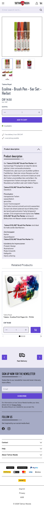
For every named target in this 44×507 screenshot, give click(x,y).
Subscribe (22, 396)
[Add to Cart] (35, 330)
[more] (39, 112)
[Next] (41, 336)
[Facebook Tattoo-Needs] (3, 428)
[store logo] (22, 3)
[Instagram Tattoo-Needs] (9, 428)
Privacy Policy (16, 405)
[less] (5, 112)
